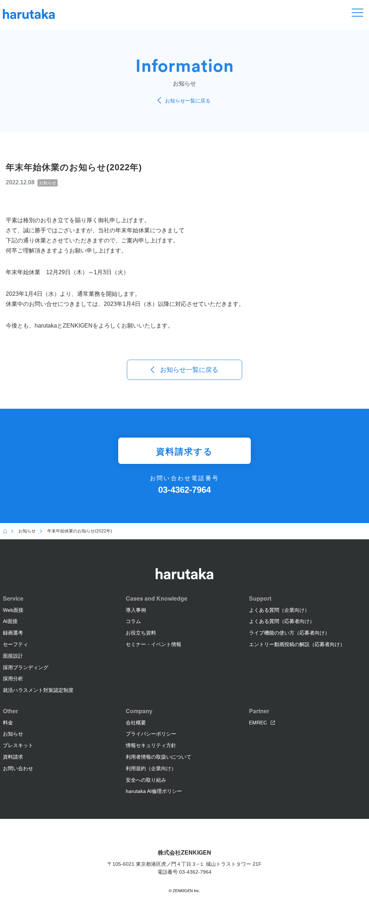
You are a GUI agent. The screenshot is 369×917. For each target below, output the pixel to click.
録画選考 (13, 633)
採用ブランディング (25, 667)
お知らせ (13, 734)
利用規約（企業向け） (151, 768)
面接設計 (13, 656)
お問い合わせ (18, 768)
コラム (133, 621)
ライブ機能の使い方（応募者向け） (289, 633)
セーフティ (15, 644)
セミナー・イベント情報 (153, 644)
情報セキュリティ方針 (151, 745)
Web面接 (13, 610)
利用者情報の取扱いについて (158, 757)
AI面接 (10, 621)
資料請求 (13, 757)
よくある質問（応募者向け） (282, 621)
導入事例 (136, 610)
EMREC (258, 722)
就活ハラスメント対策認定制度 (38, 690)
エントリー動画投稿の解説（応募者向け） (297, 644)
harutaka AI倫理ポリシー (154, 791)
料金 (8, 722)
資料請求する (184, 451)
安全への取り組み (146, 780)
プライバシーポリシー (151, 734)
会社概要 (136, 722)
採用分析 (13, 678)
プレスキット (18, 745)
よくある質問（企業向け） (279, 610)
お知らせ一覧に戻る (187, 101)
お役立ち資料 (141, 633)
